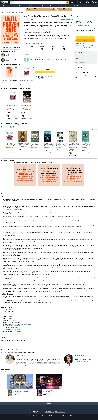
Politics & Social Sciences (10, 12)
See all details (27, 54)
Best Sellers (30, 5)
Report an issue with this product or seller (35, 43)
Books (64, 5)
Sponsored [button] (3, 371)
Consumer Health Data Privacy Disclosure (50, 415)
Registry (84, 5)
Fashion (79, 5)
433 (13, 147)
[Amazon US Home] (35, 411)
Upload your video (6, 343)
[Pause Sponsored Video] (31, 384)
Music (89, 5)
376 (50, 147)
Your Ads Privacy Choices (65, 415)
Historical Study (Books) (12, 327)
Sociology (18, 12)
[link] (27, 72)
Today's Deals (59, 5)
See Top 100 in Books (26, 324)
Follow (16, 55)
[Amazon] (5, 2)
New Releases (37, 5)
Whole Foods (51, 5)
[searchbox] (40, 2)
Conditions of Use (31, 415)
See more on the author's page (23, 365)
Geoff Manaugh (39, 17)
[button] (3, 5)
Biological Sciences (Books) (14, 329)
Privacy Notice (38, 415)
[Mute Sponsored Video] (31, 387)
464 (76, 147)
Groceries (44, 5)
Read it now (63, 59)
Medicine (22, 12)
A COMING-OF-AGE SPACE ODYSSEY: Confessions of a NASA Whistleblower (23, 390)
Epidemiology (72, 150)
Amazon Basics (22, 5)
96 (88, 147)
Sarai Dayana (85, 43)
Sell (75, 5)
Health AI (8, 5)
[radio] (80, 17)
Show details (40, 78)
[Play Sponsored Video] (49, 381)
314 (63, 147)
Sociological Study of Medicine (13, 325)
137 (38, 147)
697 (25, 146)
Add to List (80, 67)
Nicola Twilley (28, 17)
